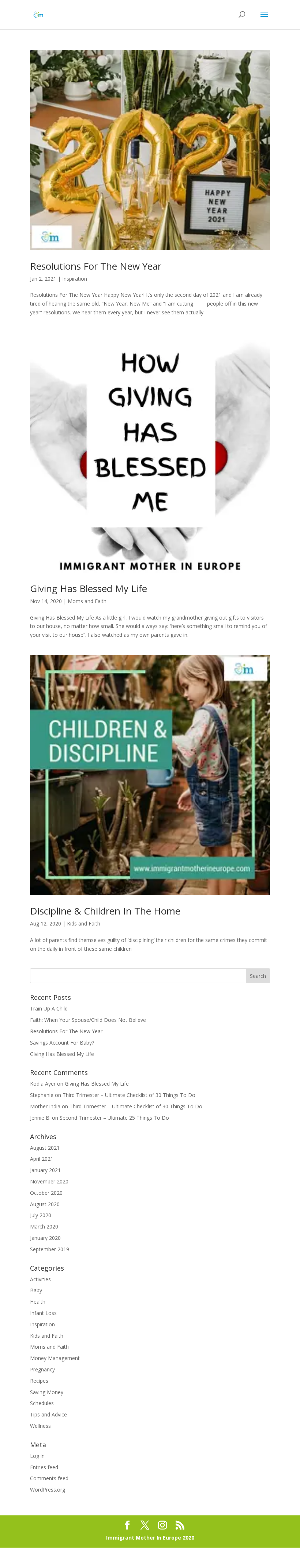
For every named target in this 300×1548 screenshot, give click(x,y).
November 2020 (49, 1181)
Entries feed (44, 1467)
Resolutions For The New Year (95, 266)
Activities (40, 1279)
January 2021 (45, 1170)
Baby (36, 1290)
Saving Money (46, 1392)
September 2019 (49, 1249)
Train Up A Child (49, 1008)
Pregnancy (42, 1369)
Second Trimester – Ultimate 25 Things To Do (114, 1117)
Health (37, 1301)
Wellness (40, 1425)
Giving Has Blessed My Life (88, 588)
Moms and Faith (87, 601)
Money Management (55, 1358)
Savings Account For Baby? (62, 1042)
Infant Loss (43, 1312)
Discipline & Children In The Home (105, 910)
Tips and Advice (48, 1414)
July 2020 (40, 1215)
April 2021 (41, 1158)
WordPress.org (47, 1489)
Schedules (42, 1403)
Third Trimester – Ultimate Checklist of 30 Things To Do (129, 1094)
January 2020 (45, 1237)
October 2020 (46, 1192)
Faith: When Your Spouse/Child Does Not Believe (88, 1019)
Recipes (39, 1380)
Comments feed (49, 1478)
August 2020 (45, 1204)
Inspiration (74, 278)
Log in (37, 1455)
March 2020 (44, 1226)
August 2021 (45, 1147)
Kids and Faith (83, 923)
